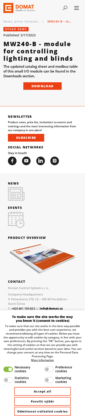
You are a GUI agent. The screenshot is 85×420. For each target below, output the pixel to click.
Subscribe (26, 137)
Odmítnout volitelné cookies (42, 411)
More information (42, 360)
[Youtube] (26, 161)
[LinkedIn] (40, 161)
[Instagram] (54, 161)
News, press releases (21, 21)
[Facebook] (12, 161)
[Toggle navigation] (65, 8)
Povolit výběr (42, 401)
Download (43, 86)
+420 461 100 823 (23, 308)
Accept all (42, 391)
